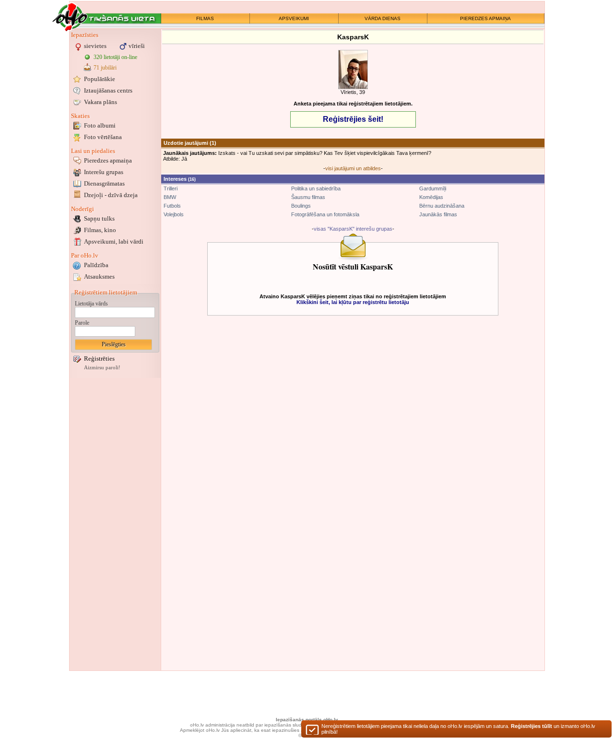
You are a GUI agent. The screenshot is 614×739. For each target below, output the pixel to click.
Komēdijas (431, 197)
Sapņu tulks (99, 218)
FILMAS (205, 18)
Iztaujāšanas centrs (108, 90)
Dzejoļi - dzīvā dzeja (111, 195)
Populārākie (99, 78)
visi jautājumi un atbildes (353, 168)
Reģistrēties (99, 358)
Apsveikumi (113, 241)
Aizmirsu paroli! (102, 367)
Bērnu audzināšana (441, 206)
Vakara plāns (100, 102)
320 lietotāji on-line (115, 57)
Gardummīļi (432, 188)
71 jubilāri (105, 67)
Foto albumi (100, 125)
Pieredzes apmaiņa (108, 160)
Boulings (301, 206)
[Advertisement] (115, 524)
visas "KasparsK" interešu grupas (353, 229)
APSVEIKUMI (294, 18)
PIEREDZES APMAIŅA (485, 18)
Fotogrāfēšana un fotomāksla (325, 214)
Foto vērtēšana (103, 137)
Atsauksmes (99, 276)
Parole (82, 322)
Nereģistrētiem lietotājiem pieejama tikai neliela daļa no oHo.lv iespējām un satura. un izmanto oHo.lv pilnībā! (458, 729)
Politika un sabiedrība (316, 188)
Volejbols (174, 214)
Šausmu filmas (308, 197)
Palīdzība (96, 265)
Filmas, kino (100, 230)
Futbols (172, 206)
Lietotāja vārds (91, 303)
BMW (170, 197)
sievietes (95, 45)
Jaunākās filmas (438, 214)
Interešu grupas (103, 172)
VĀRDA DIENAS (383, 18)
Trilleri (170, 188)
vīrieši (137, 45)
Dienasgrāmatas (104, 183)
